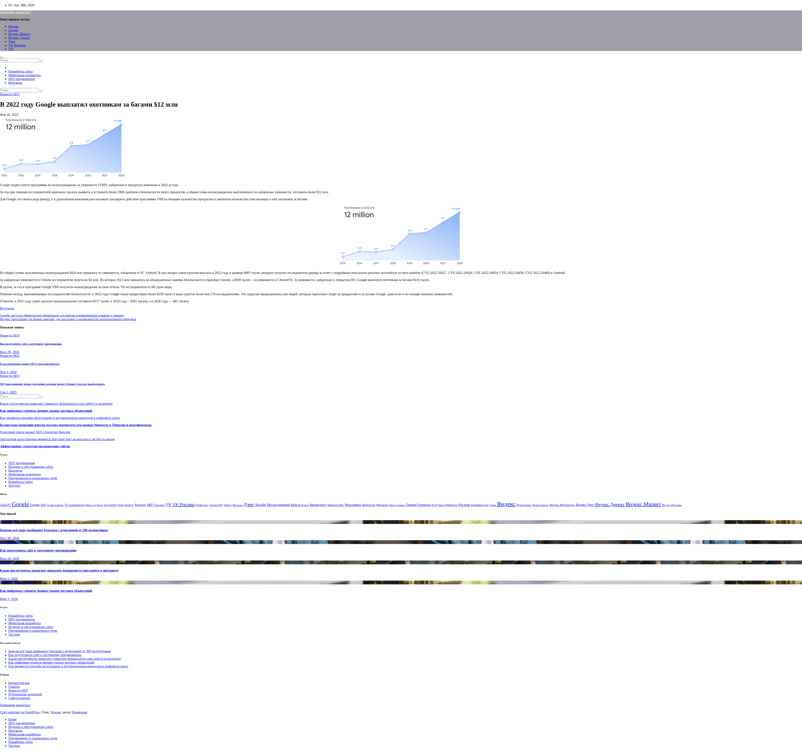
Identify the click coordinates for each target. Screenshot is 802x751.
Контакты (15, 82)
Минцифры (353, 505)
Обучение (382, 505)
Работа (441, 505)
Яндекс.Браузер (540, 505)
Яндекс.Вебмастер (562, 505)
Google (13, 30)
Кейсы (295, 505)
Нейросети (368, 505)
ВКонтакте (237, 505)
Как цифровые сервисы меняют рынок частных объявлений (46, 411)
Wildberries (201, 505)
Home (12, 719)
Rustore (140, 505)
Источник (7, 308)
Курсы (305, 505)
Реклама (464, 505)
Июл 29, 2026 (9, 352)
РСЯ (434, 505)
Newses (55, 712)
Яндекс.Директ (19, 38)
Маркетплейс (335, 505)
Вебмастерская (10, 522)
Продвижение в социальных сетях (32, 478)
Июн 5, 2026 (9, 578)
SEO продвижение (21, 79)
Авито (228, 505)
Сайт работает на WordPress (20, 712)
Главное (5, 562)
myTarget (98, 505)
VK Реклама (17, 45)
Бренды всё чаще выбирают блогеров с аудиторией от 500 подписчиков (54, 530)
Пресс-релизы (397, 505)
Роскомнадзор (480, 505)
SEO (150, 505)
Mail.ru (89, 505)
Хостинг (14, 485)
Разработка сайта (20, 71)
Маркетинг (318, 505)
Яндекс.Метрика (671, 505)
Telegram (159, 505)
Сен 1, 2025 (8, 392)
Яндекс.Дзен (585, 505)
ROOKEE (129, 505)
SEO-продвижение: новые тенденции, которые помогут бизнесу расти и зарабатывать (52, 384)
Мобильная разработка (24, 75)
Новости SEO (10, 94)
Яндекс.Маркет (19, 34)
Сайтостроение (19, 698)
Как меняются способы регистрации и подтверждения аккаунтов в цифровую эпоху (60, 418)
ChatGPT (5, 505)
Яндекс (13, 26)
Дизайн (260, 505)
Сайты (492, 505)
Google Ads (38, 505)
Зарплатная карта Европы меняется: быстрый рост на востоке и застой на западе (57, 439)
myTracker (110, 505)
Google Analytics (55, 505)
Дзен (11, 41)
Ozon (120, 505)
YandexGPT (216, 505)
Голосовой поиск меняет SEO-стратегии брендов (30, 363)
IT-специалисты (75, 505)
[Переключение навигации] (1, 57)
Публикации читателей (25, 694)
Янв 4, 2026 (8, 372)
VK (10, 49)
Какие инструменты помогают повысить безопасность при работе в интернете (56, 403)
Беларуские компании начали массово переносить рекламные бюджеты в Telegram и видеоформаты (76, 425)
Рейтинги (451, 505)
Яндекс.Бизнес (524, 505)
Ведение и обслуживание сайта (30, 467)
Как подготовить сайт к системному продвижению (31, 343)
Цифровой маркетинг (15, 12)
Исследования (278, 505)
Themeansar (79, 712)
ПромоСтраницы (418, 505)
